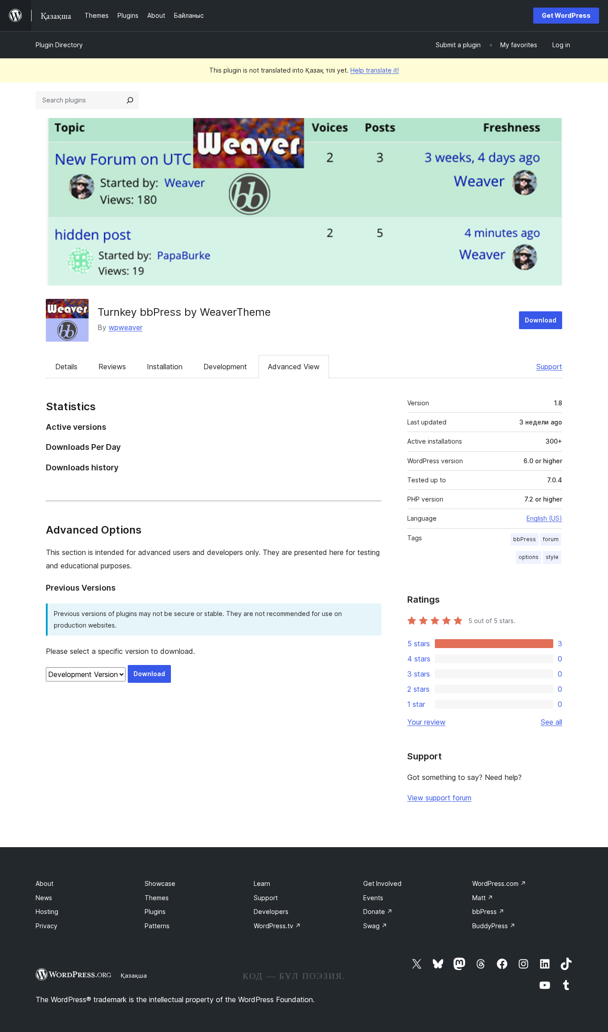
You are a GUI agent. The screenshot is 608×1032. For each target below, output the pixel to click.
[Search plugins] (130, 100)
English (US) (544, 518)
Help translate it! (374, 70)
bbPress (524, 539)
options (529, 557)
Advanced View (294, 366)
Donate (378, 911)
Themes (157, 897)
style (552, 557)
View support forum (439, 797)
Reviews (112, 366)
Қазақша (134, 975)
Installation (164, 366)
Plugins (155, 911)
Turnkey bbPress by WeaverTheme (184, 312)
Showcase (160, 883)
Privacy (46, 926)
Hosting (47, 911)
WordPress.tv (277, 926)
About (44, 883)
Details (66, 366)
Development (225, 366)
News (44, 897)
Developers (271, 911)
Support (549, 366)
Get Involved (382, 883)
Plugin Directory (59, 45)
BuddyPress (493, 926)
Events (373, 897)
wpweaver (125, 327)
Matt (482, 897)
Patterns (157, 926)
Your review (426, 722)
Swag (375, 926)
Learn (262, 883)
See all (551, 722)
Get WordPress (566, 15)
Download (540, 320)
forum (551, 539)
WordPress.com (499, 883)
